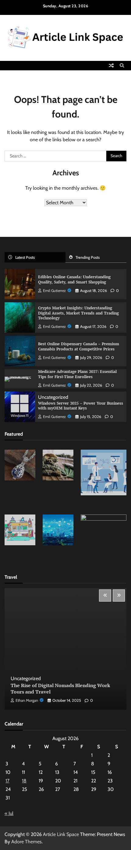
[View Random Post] (111, 65)
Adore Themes (26, 842)
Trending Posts (88, 257)
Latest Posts (25, 257)
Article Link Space (61, 834)
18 (24, 781)
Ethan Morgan (27, 700)
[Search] (121, 65)
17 (7, 781)
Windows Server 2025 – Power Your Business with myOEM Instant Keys (80, 406)
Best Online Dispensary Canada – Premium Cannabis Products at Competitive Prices (78, 346)
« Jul (9, 813)
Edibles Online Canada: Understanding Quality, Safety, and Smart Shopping (74, 279)
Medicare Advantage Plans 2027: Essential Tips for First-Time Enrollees (77, 374)
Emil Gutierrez (54, 290)
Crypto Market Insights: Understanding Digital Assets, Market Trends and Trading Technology (78, 313)
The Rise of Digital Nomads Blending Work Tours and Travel (60, 688)
